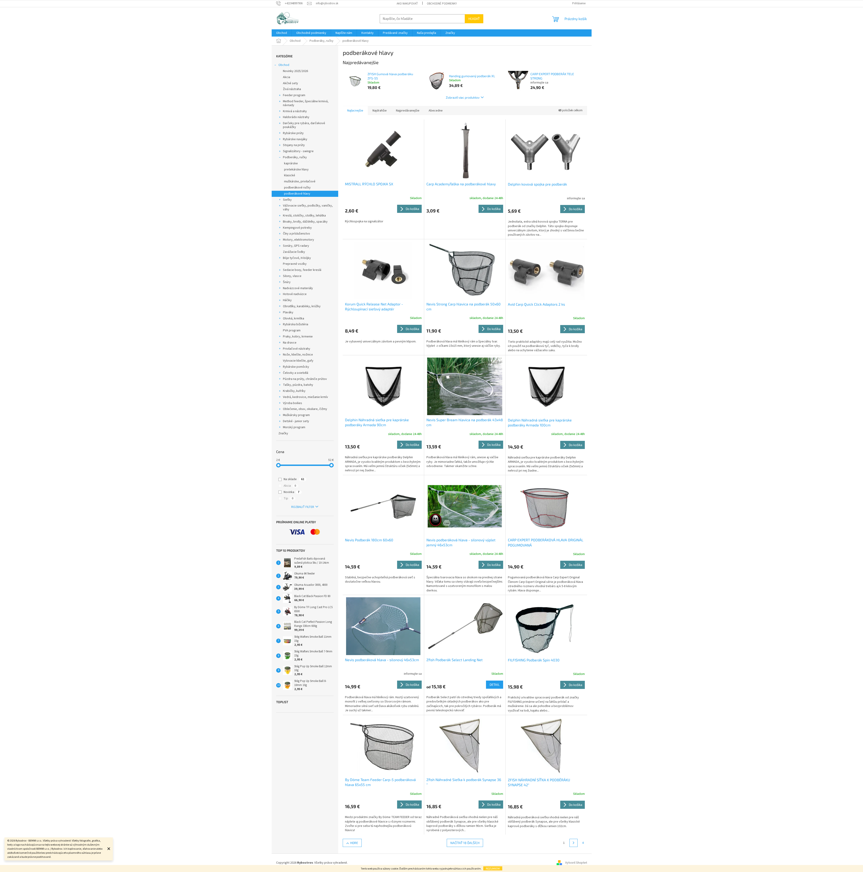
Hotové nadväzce (295, 294)
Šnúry (287, 282)
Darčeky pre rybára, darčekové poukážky (304, 125)
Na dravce (289, 342)
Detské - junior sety (296, 421)
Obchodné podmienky (442, 4)
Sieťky (287, 200)
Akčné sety (290, 83)
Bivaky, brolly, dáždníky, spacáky (305, 221)
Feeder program (294, 95)
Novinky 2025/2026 (295, 71)
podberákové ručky (297, 187)
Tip (288, 498)
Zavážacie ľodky (294, 252)
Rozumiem (493, 868)
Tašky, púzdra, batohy (298, 385)
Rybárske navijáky (295, 139)
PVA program (292, 330)
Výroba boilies (292, 403)
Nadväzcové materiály (298, 288)
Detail (495, 684)
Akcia (286, 77)
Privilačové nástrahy (296, 348)
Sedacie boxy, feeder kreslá (302, 270)
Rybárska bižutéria (295, 324)
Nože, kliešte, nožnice (298, 354)
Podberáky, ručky (295, 157)
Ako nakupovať (407, 4)
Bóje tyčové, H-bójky (297, 258)
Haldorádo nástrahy (296, 117)
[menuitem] (282, 33)
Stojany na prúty (294, 145)
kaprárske (291, 163)
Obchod (283, 65)
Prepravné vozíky (295, 264)
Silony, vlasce (292, 276)
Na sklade (294, 479)
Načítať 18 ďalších (464, 843)
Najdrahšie (380, 110)
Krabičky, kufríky (294, 391)
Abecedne (436, 110)
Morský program (294, 427)
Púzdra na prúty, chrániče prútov (305, 379)
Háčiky (287, 300)
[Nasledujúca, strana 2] (573, 843)
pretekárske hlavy (296, 169)
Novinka (291, 492)
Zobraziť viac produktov (462, 97)
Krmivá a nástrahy (295, 111)
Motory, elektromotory (298, 239)
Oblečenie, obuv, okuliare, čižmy (305, 409)
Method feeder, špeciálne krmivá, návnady (306, 103)
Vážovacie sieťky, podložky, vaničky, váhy (308, 207)
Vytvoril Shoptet (576, 862)
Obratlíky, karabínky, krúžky (302, 306)
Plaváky (288, 312)
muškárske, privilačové (299, 181)
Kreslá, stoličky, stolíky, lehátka (304, 215)
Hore (354, 843)
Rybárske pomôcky (296, 367)
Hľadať (474, 19)
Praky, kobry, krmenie (298, 336)
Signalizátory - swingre (298, 151)
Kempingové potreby (297, 228)
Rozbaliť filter (302, 507)
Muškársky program (296, 415)
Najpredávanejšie (407, 110)
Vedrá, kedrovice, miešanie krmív (305, 397)
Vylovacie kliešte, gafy (298, 360)
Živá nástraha (292, 89)
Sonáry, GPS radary (296, 246)
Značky (283, 433)
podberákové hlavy (297, 193)
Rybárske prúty (293, 133)
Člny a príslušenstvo (296, 233)
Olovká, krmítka (293, 318)
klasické (289, 175)
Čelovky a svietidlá (295, 373)
